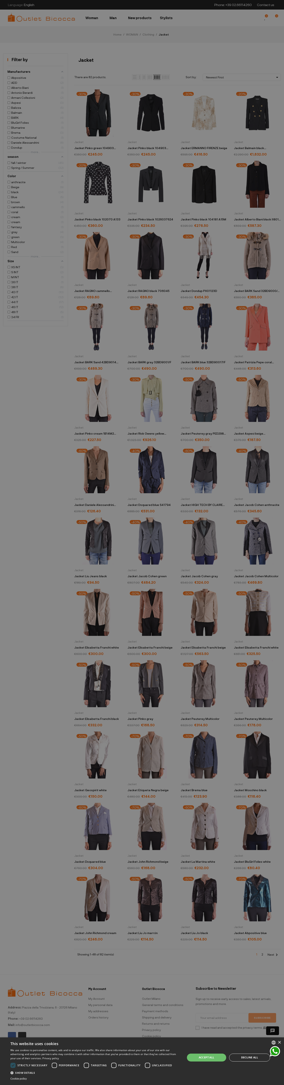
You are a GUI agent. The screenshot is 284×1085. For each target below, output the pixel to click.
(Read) (174, 557)
